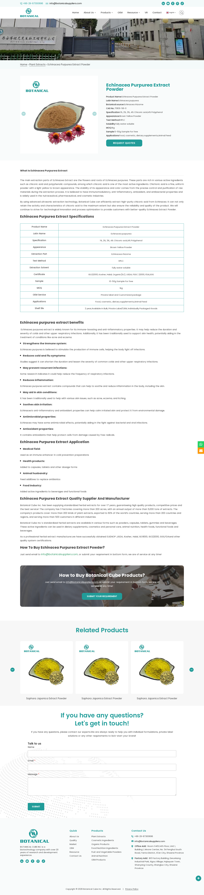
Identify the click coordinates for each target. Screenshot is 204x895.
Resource (132, 12)
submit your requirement (102, 596)
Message (33, 774)
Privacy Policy (131, 889)
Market (73, 844)
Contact (157, 12)
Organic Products (100, 844)
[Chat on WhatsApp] (201, 444)
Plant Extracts (98, 836)
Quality (73, 840)
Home (75, 12)
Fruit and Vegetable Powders (106, 851)
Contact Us (75, 855)
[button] (191, 670)
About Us (89, 12)
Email (31, 760)
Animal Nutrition (99, 855)
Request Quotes (124, 143)
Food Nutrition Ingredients (104, 848)
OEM (120, 12)
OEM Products (98, 859)
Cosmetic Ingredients (102, 840)
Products (106, 12)
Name (31, 747)
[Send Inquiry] (201, 451)
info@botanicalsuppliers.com (65, 3)
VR (146, 12)
